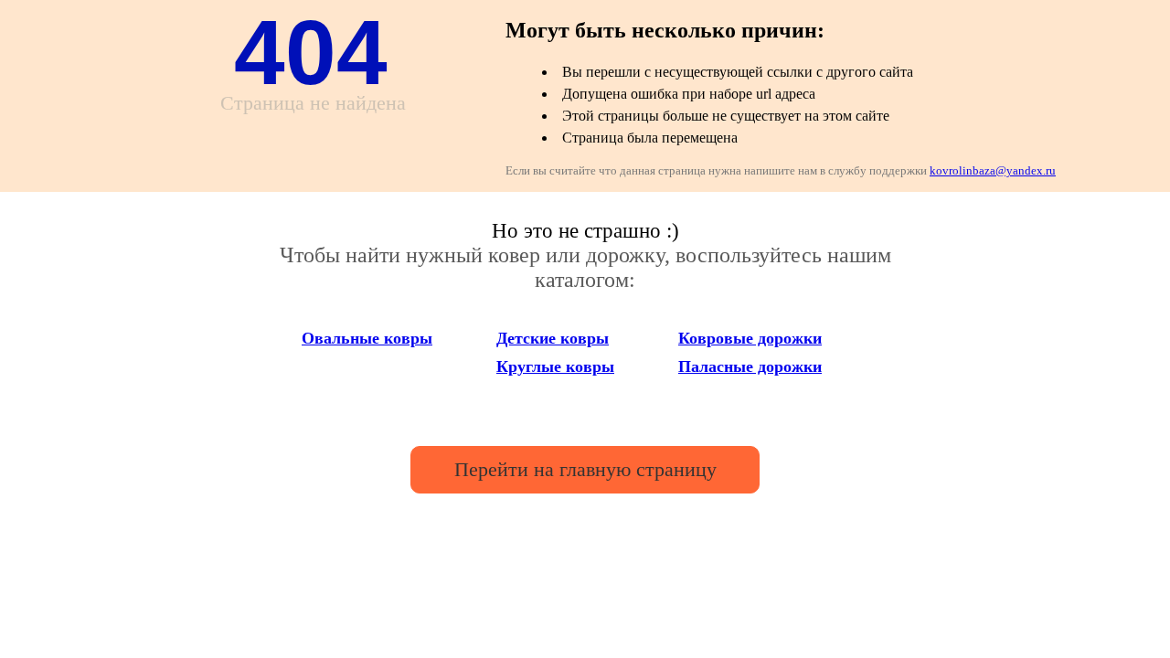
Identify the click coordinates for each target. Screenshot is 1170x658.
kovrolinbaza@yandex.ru (993, 170)
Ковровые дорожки (750, 338)
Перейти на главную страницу (585, 469)
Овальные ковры (367, 338)
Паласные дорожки (750, 366)
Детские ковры (552, 338)
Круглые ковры (555, 366)
